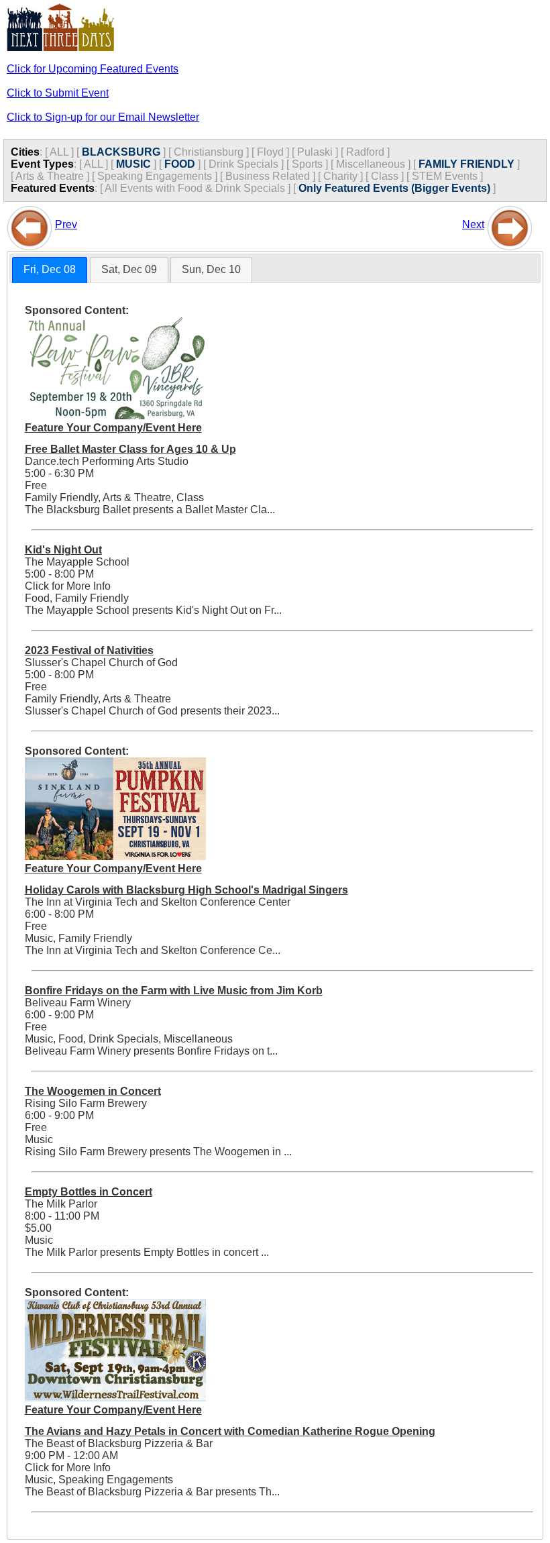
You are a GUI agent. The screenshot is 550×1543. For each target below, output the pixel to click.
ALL (59, 152)
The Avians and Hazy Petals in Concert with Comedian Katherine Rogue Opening (230, 1431)
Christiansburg (208, 152)
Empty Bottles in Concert (88, 1192)
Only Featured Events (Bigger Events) (394, 188)
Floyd (270, 152)
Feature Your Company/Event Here (113, 427)
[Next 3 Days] (510, 224)
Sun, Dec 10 (211, 269)
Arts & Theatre (49, 176)
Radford (365, 152)
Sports (307, 164)
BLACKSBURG (121, 152)
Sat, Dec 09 (129, 269)
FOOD (179, 164)
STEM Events (445, 176)
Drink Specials (243, 164)
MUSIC (133, 164)
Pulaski (315, 152)
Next (473, 224)
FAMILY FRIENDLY (466, 164)
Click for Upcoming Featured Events (92, 68)
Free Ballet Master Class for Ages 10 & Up (130, 449)
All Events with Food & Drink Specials (195, 188)
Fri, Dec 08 (49, 269)
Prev (66, 224)
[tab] (49, 270)
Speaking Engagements (154, 176)
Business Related (267, 176)
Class (384, 176)
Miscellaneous (370, 164)
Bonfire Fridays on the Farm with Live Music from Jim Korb (174, 990)
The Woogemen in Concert (93, 1091)
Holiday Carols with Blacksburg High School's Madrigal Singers (186, 890)
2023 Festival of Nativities (89, 650)
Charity (340, 176)
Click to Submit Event (58, 93)
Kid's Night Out (63, 549)
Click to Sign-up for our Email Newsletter (103, 117)
